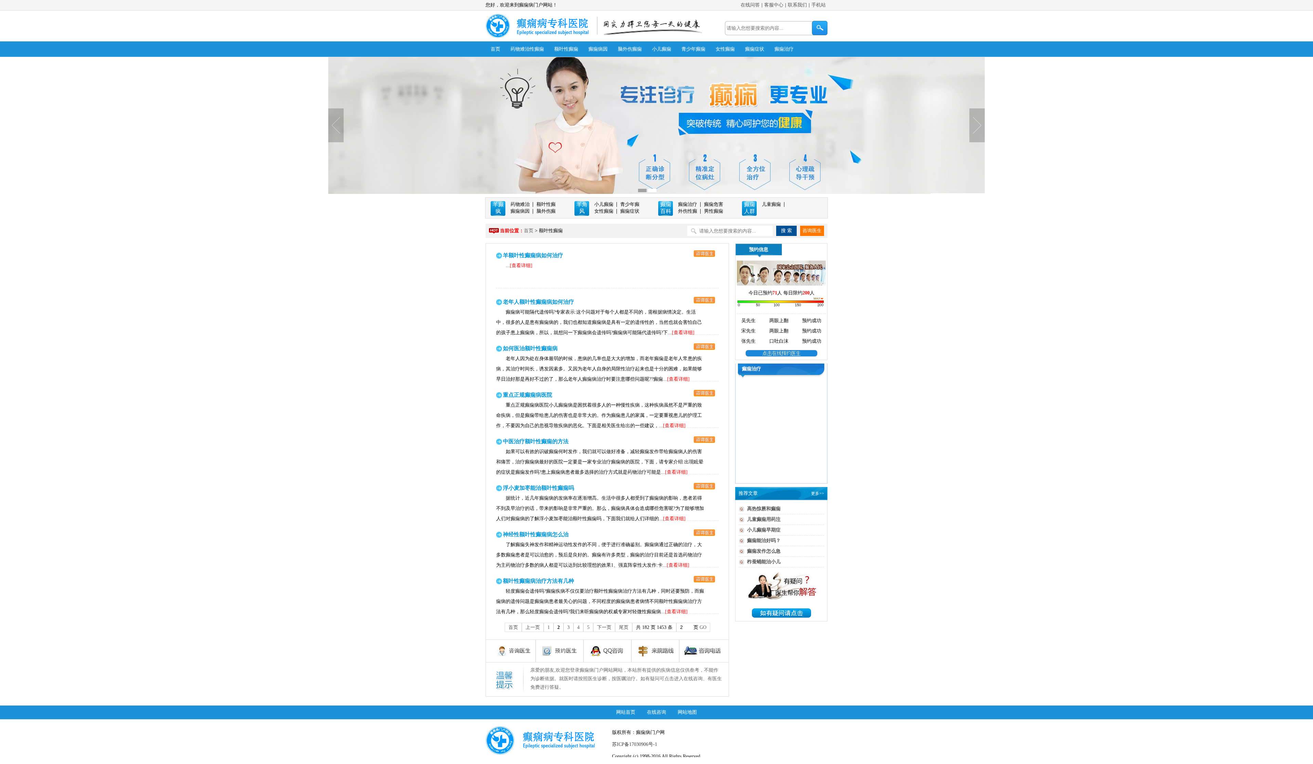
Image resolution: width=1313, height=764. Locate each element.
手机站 (818, 5)
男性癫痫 (713, 211)
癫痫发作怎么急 (764, 551)
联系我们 (797, 5)
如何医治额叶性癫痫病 (530, 348)
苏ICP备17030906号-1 (634, 744)
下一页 (604, 627)
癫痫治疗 (784, 49)
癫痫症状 (754, 49)
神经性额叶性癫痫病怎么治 (536, 534)
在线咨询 (656, 712)
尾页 (623, 627)
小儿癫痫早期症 (764, 529)
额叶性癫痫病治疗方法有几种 (538, 581)
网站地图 (687, 712)
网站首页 (625, 712)
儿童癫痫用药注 (764, 519)
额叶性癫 (546, 204)
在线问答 (750, 5)
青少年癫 (629, 204)
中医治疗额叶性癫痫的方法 (536, 441)
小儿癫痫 (661, 49)
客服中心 (773, 5)
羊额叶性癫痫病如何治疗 (533, 255)
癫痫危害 (713, 204)
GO (703, 627)
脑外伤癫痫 (630, 49)
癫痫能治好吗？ (764, 540)
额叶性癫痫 (566, 49)
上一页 (533, 627)
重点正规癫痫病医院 (527, 395)
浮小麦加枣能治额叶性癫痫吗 (538, 488)
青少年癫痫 (693, 49)
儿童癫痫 (771, 204)
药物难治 (520, 204)
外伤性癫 (687, 211)
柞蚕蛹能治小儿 (764, 561)
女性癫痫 (725, 49)
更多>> (817, 493)
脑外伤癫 (546, 211)
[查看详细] (521, 265)
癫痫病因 (598, 49)
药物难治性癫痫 (527, 49)
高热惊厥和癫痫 (764, 508)
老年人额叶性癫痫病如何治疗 (538, 302)
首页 (495, 49)
